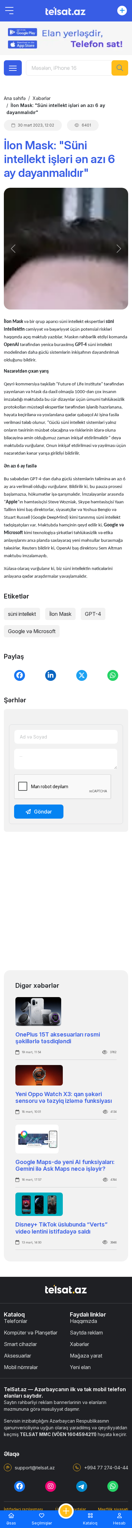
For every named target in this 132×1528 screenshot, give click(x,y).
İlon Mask (60, 614)
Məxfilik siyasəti (113, 1509)
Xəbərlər (42, 98)
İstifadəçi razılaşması (23, 1509)
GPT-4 (93, 614)
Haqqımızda (83, 1321)
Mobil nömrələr (21, 1367)
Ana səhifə (15, 98)
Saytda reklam (86, 1332)
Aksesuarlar (17, 1355)
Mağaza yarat (86, 1355)
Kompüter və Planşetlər (30, 1332)
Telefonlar (15, 1321)
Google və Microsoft (31, 631)
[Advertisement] (66, 903)
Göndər (43, 811)
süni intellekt (22, 614)
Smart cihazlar (20, 1344)
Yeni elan (80, 1367)
